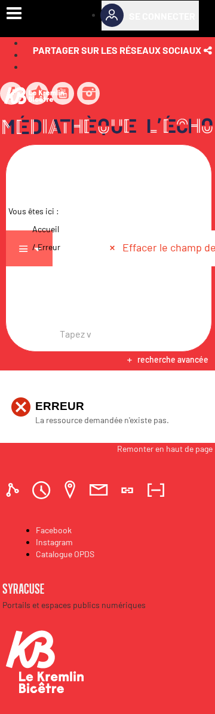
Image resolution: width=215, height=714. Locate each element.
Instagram (54, 542)
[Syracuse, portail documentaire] (107, 127)
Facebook (54, 530)
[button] (123, 50)
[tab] (14, 490)
